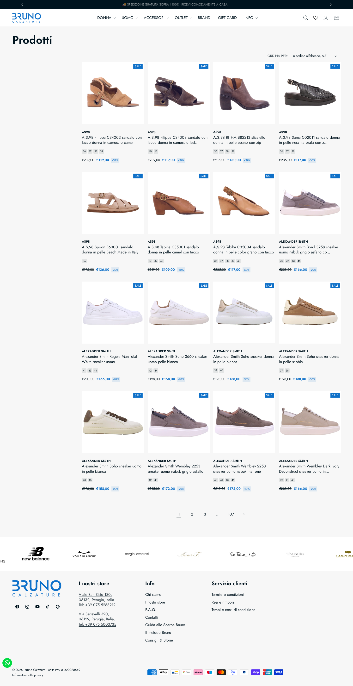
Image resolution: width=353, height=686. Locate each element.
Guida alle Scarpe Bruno (165, 625)
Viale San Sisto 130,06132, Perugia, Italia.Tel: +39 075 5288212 (97, 600)
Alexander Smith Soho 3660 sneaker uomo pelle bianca (177, 359)
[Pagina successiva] (243, 514)
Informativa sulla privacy (27, 675)
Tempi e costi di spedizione (233, 609)
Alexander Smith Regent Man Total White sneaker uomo (109, 359)
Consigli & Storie (159, 640)
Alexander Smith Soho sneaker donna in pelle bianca (243, 359)
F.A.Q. (150, 609)
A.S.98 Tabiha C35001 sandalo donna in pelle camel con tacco (173, 250)
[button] (105, 18)
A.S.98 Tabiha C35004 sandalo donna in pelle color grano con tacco (243, 250)
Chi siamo (153, 594)
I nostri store (155, 602)
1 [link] (179, 514)
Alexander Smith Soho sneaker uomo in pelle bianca (111, 469)
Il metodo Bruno (158, 632)
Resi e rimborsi (223, 602)
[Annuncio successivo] (331, 4)
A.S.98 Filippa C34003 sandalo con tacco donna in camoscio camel (112, 140)
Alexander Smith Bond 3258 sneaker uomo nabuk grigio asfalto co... (308, 250)
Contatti (151, 617)
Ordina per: (278, 55)
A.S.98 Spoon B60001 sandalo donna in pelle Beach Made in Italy (110, 250)
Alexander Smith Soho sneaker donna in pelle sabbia (309, 359)
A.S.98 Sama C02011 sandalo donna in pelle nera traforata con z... (309, 140)
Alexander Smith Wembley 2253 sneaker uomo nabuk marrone (239, 469)
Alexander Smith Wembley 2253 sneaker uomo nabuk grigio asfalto (175, 469)
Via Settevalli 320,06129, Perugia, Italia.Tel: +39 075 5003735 (97, 619)
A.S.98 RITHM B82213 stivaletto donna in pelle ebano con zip (239, 140)
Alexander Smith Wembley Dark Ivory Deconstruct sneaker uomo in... (309, 469)
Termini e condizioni (228, 594)
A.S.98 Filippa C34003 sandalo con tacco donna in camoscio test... (177, 140)
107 (231, 514)
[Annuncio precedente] (22, 4)
